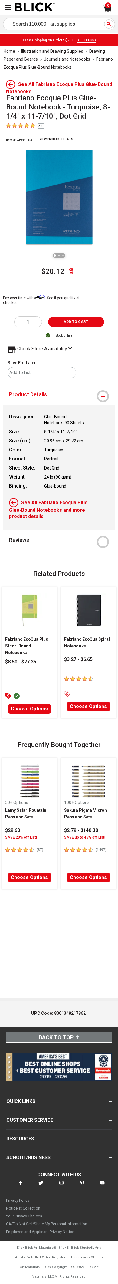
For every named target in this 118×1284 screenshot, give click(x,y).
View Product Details (56, 139)
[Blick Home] (35, 7)
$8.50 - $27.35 (20, 662)
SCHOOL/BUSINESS (28, 1157)
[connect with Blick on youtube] (102, 1187)
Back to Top (56, 1037)
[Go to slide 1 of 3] (55, 255)
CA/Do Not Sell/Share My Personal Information (46, 1224)
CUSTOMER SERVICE (29, 1120)
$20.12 (52, 271)
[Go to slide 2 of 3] (59, 255)
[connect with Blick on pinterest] (82, 1187)
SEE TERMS (86, 40)
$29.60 (12, 830)
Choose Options (29, 709)
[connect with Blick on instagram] (61, 1187)
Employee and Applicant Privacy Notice (40, 1231)
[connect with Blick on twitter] (41, 1187)
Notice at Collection (23, 1208)
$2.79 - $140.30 (81, 830)
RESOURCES (20, 1139)
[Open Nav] (8, 7)
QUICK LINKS (20, 1101)
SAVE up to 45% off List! (84, 837)
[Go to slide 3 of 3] (63, 255)
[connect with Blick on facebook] (21, 1187)
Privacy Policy (17, 1200)
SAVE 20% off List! (21, 837)
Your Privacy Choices (24, 1216)
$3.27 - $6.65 (78, 659)
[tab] (59, 394)
